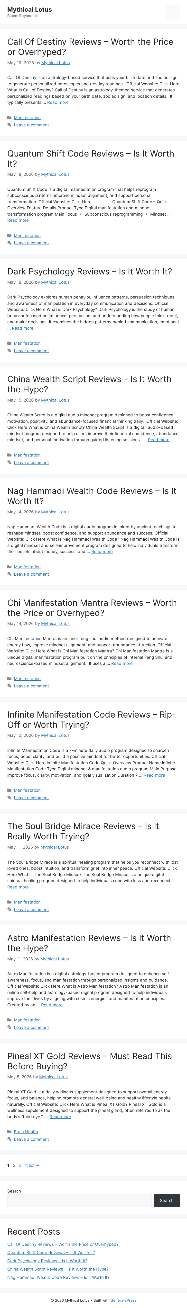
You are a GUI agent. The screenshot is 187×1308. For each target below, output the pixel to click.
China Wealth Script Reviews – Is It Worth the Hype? (58, 1269)
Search (14, 1191)
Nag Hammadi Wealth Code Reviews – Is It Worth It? (58, 1277)
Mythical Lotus (29, 9)
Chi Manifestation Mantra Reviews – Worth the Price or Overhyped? (92, 607)
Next (32, 1165)
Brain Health (26, 1131)
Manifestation (27, 117)
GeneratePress (124, 1300)
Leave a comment (31, 125)
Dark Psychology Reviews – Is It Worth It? (89, 271)
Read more (58, 102)
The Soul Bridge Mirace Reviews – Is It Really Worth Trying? (83, 831)
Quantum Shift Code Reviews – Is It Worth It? (51, 1252)
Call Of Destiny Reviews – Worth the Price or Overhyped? (63, 1244)
